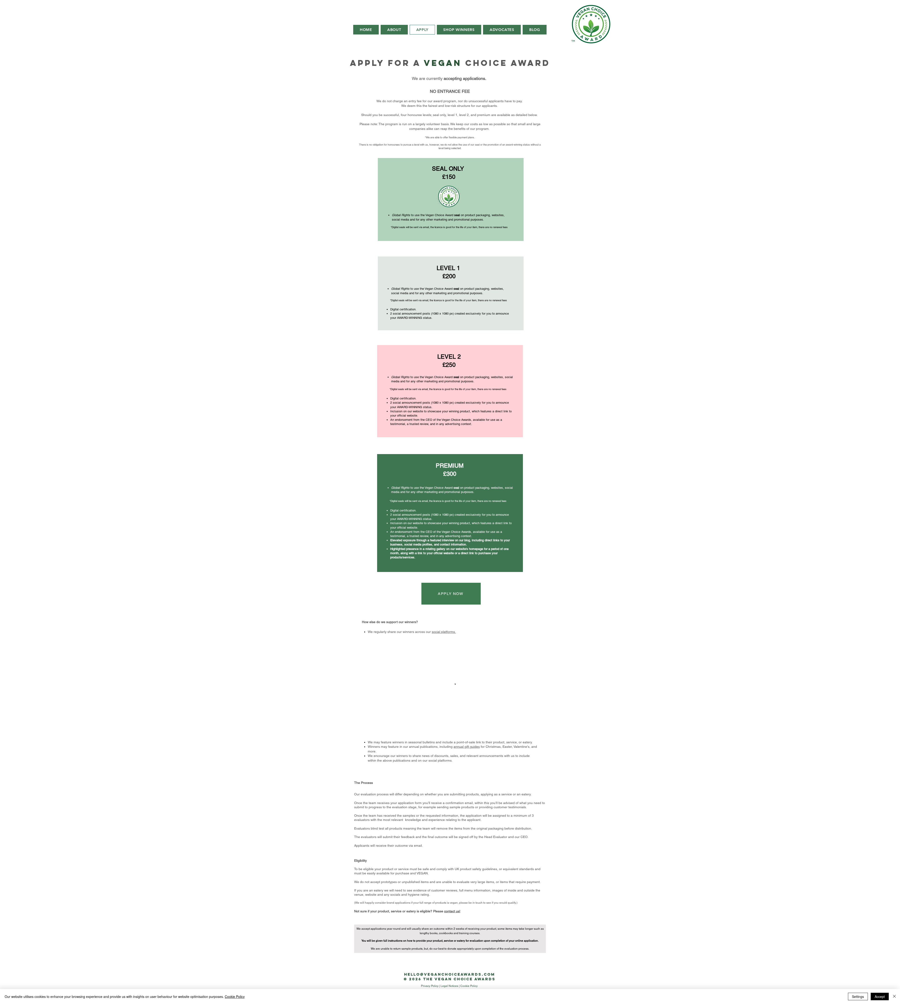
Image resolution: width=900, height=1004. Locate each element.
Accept (880, 996)
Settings (858, 996)
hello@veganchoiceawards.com (449, 974)
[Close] (894, 996)
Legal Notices (449, 986)
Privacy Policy (430, 986)
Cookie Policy (469, 986)
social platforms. (444, 632)
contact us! (452, 911)
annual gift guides (467, 746)
